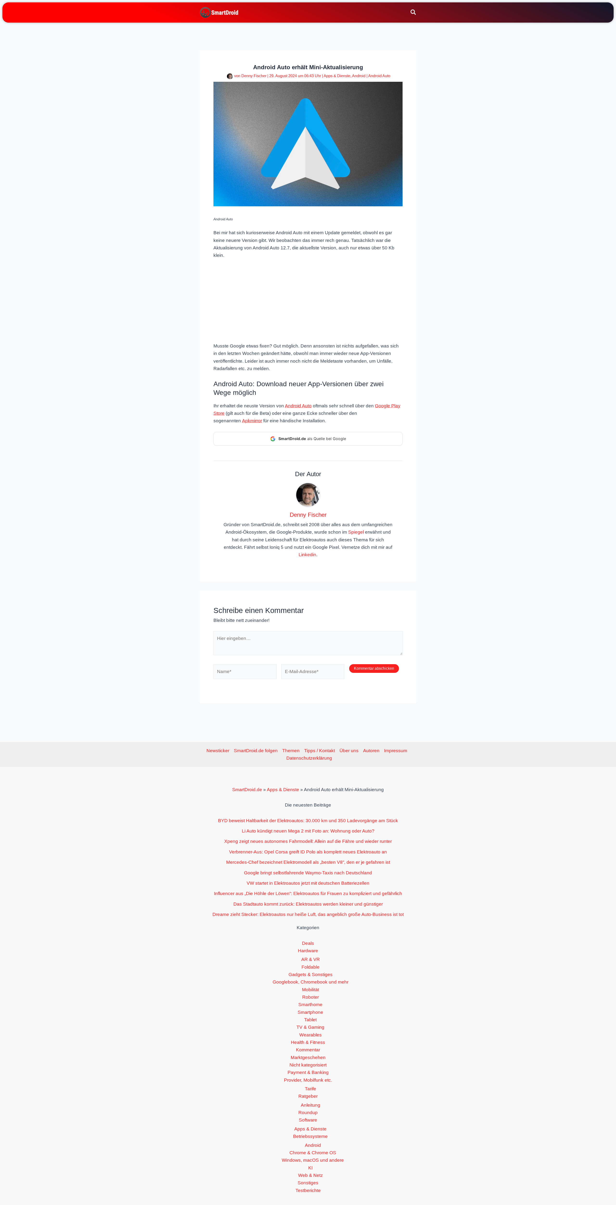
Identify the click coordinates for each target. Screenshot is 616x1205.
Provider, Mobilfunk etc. (308, 1080)
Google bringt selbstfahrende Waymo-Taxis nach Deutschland (308, 872)
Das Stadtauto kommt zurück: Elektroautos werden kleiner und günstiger (308, 904)
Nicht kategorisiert (308, 1064)
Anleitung (310, 1105)
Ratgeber (308, 1096)
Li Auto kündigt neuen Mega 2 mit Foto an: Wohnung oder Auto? (308, 830)
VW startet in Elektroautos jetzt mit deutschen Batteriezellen (308, 883)
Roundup (308, 1112)
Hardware (308, 950)
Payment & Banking (308, 1072)
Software (308, 1120)
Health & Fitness (308, 1042)
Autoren (371, 750)
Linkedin (307, 554)
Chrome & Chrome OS (312, 1152)
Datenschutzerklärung (309, 758)
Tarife (310, 1088)
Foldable (311, 967)
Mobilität (310, 989)
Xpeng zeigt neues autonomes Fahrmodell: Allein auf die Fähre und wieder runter (308, 841)
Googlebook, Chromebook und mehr (310, 981)
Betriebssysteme (310, 1136)
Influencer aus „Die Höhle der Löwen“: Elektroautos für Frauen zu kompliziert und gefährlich (308, 893)
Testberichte (308, 1190)
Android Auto (379, 76)
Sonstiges (308, 1182)
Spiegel (356, 532)
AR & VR (310, 959)
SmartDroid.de (247, 789)
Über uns (349, 750)
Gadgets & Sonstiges (311, 974)
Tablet (310, 1019)
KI (310, 1167)
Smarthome (310, 1004)
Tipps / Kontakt (319, 750)
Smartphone (310, 1012)
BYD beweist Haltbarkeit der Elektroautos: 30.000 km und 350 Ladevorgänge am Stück (308, 820)
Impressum (395, 750)
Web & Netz (310, 1175)
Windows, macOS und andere (313, 1160)
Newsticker (217, 750)
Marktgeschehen (308, 1057)
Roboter (310, 997)
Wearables (310, 1034)
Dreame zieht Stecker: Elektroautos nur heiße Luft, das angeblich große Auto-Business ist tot (308, 914)
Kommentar (308, 1049)
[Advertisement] (308, 300)
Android (359, 76)
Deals (308, 943)
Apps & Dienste (337, 76)
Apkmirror (252, 420)
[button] (414, 13)
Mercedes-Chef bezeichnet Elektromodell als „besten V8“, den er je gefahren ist (308, 862)
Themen (291, 750)
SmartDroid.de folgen (256, 750)
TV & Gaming (310, 1027)
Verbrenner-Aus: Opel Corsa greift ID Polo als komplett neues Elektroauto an (308, 851)
